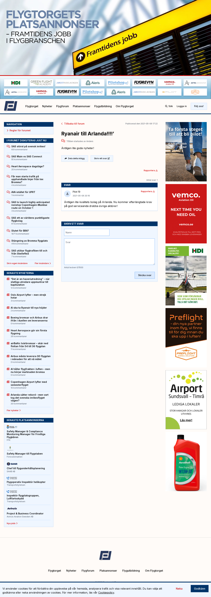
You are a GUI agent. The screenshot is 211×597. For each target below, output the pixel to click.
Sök (170, 106)
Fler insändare (42, 263)
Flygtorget (31, 106)
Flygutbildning (103, 106)
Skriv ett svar (100, 158)
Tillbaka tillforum (74, 123)
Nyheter (47, 106)
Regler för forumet (20, 130)
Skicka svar (144, 275)
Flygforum (62, 106)
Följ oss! (199, 106)
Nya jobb (11, 523)
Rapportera (149, 170)
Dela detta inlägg (76, 158)
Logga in (182, 106)
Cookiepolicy (106, 592)
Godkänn (199, 588)
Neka (179, 588)
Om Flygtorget (125, 106)
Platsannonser (81, 106)
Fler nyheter (13, 410)
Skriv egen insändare (17, 263)
